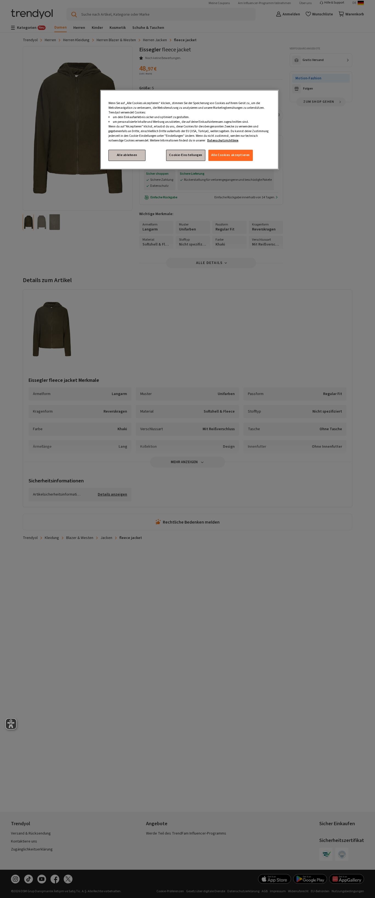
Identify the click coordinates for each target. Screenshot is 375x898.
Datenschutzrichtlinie (222, 140)
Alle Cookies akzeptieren (230, 155)
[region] (189, 129)
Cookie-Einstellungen (185, 155)
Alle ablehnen (127, 155)
